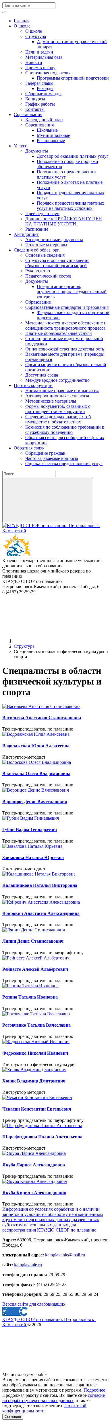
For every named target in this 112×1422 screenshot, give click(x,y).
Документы (36, 150)
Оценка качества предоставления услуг (64, 463)
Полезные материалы (46, 244)
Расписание (36, 229)
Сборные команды (43, 93)
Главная (21, 20)
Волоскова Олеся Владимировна (36, 773)
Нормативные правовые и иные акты (62, 390)
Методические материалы (50, 401)
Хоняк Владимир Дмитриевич (33, 1080)
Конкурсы (35, 98)
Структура (35, 36)
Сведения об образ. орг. (37, 249)
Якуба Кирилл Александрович (34, 1192)
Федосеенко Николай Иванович (35, 1053)
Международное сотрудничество (57, 380)
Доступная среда (41, 375)
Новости (33, 62)
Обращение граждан (45, 453)
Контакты (35, 109)
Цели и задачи (39, 51)
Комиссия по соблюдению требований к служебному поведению (64, 430)
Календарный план (44, 119)
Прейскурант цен (42, 213)
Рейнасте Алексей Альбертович (35, 969)
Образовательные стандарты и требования (67, 307)
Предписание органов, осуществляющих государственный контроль (72, 291)
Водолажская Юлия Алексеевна (35, 745)
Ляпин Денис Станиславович (32, 941)
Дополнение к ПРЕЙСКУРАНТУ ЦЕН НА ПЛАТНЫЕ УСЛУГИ (63, 221)
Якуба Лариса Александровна (33, 1164)
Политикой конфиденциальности (44, 1408)
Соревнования (28, 114)
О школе (22, 25)
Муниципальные (53, 135)
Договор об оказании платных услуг (73, 156)
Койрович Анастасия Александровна (41, 913)
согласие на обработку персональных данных (53, 1398)
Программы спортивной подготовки (73, 78)
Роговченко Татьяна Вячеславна (36, 1025)
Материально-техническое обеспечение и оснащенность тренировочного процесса (66, 325)
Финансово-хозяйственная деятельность (64, 348)
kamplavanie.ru (28, 1264)
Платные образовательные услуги (58, 333)
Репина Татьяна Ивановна (30, 997)
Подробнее (94, 1390)
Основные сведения (45, 255)
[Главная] (57, 640)
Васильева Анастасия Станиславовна (41, 717)
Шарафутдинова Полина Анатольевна (42, 1136)
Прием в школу (40, 67)
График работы (40, 104)
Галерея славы (39, 83)
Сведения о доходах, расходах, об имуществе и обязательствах (58, 419)
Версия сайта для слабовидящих (33, 1304)
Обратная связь (29, 447)
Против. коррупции (33, 385)
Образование (38, 302)
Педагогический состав (48, 276)
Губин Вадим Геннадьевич (29, 829)
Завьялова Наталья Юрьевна (33, 857)
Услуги (21, 145)
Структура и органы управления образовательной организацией (57, 263)
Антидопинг (26, 234)
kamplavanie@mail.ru (65, 1254)
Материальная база (43, 57)
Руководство (37, 270)
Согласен (13, 1416)
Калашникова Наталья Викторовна (39, 885)
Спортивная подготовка (49, 72)
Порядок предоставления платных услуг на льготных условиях (70, 206)
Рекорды (45, 88)
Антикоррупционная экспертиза (57, 395)
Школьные (47, 130)
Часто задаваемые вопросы (51, 458)
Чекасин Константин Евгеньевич (36, 1109)
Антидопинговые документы (54, 239)
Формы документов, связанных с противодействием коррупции (57, 409)
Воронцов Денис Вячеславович (34, 801)
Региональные (51, 140)
